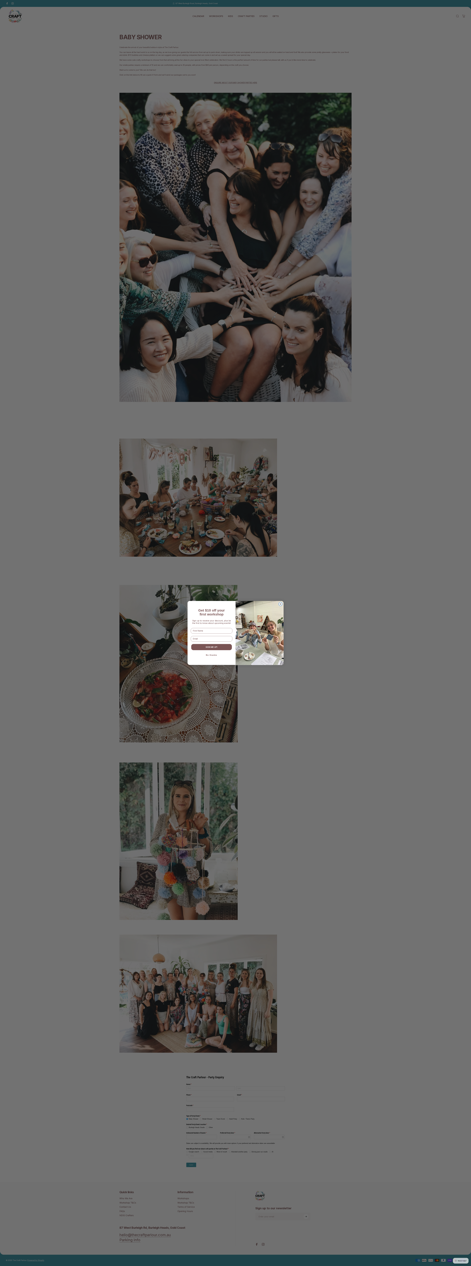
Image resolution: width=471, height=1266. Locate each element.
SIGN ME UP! (211, 647)
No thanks (211, 655)
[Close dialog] (280, 604)
